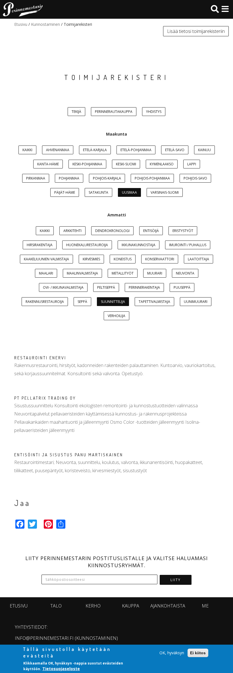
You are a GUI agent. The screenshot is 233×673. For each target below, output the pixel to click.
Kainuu (204, 149)
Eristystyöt (182, 230)
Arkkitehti (72, 230)
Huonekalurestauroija (87, 244)
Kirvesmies (91, 259)
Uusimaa (129, 192)
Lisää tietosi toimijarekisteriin (196, 31)
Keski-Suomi (126, 164)
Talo (56, 606)
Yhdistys (153, 111)
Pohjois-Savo (195, 178)
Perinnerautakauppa (113, 111)
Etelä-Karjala (95, 149)
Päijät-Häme (64, 192)
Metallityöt (123, 273)
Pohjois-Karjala (107, 178)
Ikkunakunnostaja (138, 244)
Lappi (191, 164)
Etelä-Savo (174, 149)
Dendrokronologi (112, 230)
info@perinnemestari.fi (44, 638)
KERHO (93, 606)
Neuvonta (185, 273)
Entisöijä (151, 230)
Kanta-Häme (48, 164)
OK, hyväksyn (171, 652)
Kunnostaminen (45, 24)
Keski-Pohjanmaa (87, 164)
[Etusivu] (21, 9)
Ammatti (116, 215)
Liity (175, 579)
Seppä (82, 301)
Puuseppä (182, 287)
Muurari (154, 273)
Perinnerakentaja (144, 287)
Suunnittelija (113, 301)
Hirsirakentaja (40, 244)
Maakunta (116, 134)
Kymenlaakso (162, 164)
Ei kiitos (198, 653)
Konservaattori (159, 259)
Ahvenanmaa (57, 149)
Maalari (46, 273)
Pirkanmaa (35, 178)
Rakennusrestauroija (45, 301)
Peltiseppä (106, 287)
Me (205, 606)
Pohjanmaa (69, 178)
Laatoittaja (198, 259)
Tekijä (76, 111)
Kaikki (27, 149)
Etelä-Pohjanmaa (135, 149)
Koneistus (123, 259)
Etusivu (20, 24)
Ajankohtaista (167, 606)
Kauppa (130, 606)
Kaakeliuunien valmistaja (46, 259)
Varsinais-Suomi (165, 192)
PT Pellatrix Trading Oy (45, 398)
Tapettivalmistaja (154, 301)
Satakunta (98, 192)
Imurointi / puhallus (187, 244)
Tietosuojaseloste (61, 668)
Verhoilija (116, 315)
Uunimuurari (195, 301)
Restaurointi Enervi (40, 357)
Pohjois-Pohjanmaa (152, 178)
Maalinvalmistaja (82, 273)
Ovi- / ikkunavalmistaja (63, 287)
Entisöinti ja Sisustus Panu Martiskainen (68, 454)
